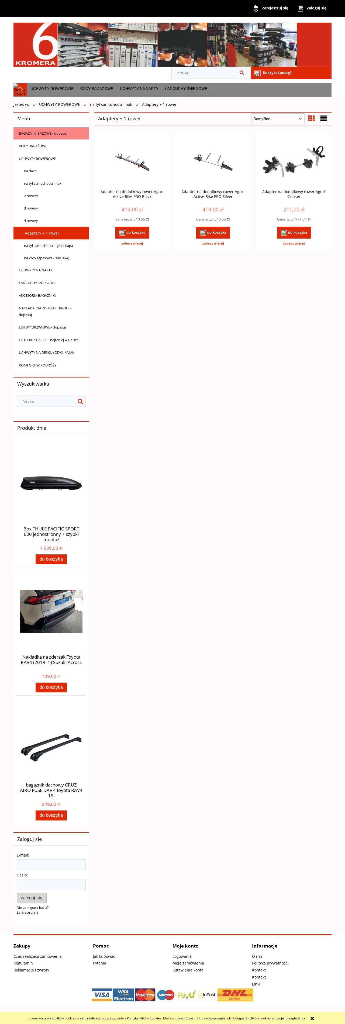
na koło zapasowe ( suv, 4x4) (46, 258)
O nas (257, 956)
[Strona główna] (172, 42)
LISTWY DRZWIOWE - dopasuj (42, 327)
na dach (30, 171)
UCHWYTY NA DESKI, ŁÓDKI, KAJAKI (47, 352)
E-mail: (23, 855)
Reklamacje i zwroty (31, 970)
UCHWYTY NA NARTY (35, 270)
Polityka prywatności (270, 963)
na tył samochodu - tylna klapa (48, 245)
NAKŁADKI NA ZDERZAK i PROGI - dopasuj (45, 311)
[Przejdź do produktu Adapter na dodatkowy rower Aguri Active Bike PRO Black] (132, 162)
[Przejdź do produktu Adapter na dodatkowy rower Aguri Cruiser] (293, 162)
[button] (132, 243)
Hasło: (22, 875)
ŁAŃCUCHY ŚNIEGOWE (37, 282)
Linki (256, 984)
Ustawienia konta (187, 970)
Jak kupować (104, 956)
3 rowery (31, 208)
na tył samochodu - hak (42, 183)
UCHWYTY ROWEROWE (37, 158)
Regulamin (23, 963)
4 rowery (31, 220)
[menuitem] (52, 88)
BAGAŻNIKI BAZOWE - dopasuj (43, 133)
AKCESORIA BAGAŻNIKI (37, 295)
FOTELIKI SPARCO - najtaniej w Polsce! (49, 339)
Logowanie (182, 956)
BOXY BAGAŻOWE (33, 146)
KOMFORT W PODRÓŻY (37, 365)
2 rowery (31, 195)
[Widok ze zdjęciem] (311, 118)
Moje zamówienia (188, 963)
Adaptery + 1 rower (42, 233)
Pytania (99, 963)
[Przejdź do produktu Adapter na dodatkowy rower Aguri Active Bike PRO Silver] (212, 162)
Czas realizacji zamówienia (37, 956)
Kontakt (259, 970)
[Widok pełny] (323, 118)
